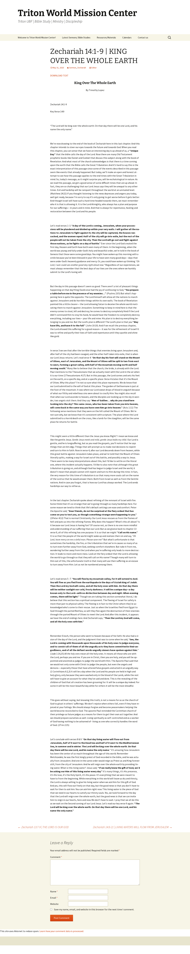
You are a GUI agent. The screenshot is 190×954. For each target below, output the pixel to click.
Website (54, 903)
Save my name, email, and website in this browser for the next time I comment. (94, 909)
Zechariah (81, 67)
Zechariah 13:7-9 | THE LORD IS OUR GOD (43, 827)
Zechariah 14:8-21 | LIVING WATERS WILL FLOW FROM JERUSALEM (132, 827)
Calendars (127, 37)
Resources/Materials (106, 37)
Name (54, 891)
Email (54, 897)
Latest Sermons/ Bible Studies (76, 37)
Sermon (72, 67)
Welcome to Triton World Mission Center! (37, 37)
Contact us (143, 37)
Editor (94, 67)
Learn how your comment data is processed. (61, 931)
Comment (56, 856)
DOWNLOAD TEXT (59, 75)
